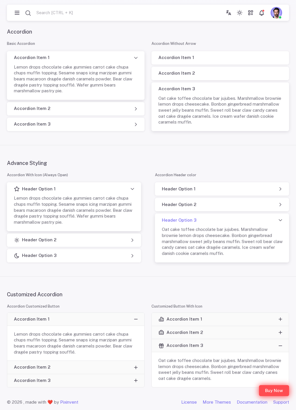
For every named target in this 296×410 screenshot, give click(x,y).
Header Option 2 (39, 239)
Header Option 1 (39, 188)
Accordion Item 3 (32, 124)
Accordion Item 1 (31, 57)
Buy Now (274, 390)
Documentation (252, 402)
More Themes (217, 402)
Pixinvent (69, 402)
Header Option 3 (39, 255)
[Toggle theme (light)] (239, 12)
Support (281, 402)
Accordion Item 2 (32, 108)
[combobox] (49, 13)
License (189, 402)
